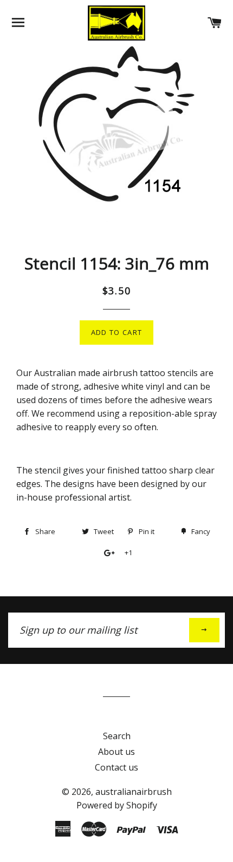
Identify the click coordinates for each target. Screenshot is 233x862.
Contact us (116, 767)
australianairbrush (133, 792)
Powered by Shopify (116, 805)
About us (116, 752)
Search (117, 736)
